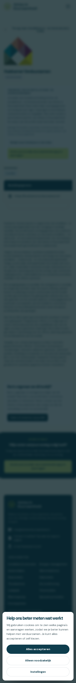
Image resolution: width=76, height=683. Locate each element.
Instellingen (38, 672)
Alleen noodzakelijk (38, 660)
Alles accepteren (38, 649)
